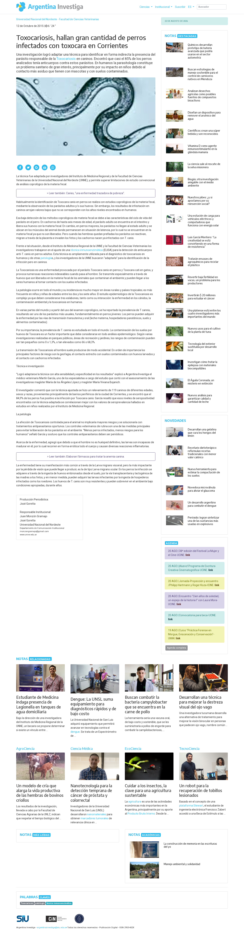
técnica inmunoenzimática (87, 250)
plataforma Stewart (191, 805)
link (187, 554)
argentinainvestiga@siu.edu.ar (51, 927)
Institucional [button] (162, 6)
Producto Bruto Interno (141, 813)
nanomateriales (96, 814)
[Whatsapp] (53, 167)
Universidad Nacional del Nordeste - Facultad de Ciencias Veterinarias (57, 19)
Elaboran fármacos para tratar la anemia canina (95, 456)
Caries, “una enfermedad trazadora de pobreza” (95, 193)
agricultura (134, 801)
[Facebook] (20, 167)
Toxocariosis (66, 59)
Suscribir (180, 6)
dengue (75, 731)
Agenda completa (176, 648)
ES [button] (190, 6)
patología (46, 258)
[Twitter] (28, 167)
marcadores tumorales (94, 818)
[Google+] (36, 167)
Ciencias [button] (145, 6)
